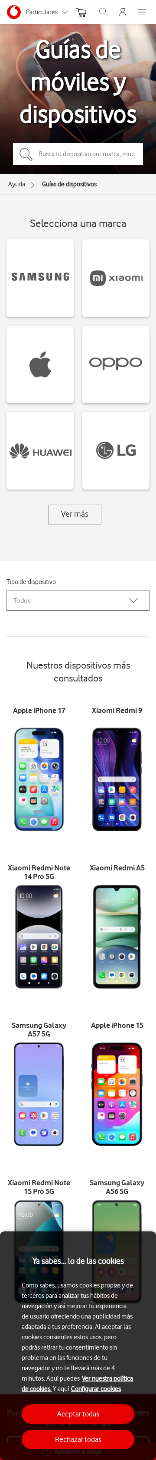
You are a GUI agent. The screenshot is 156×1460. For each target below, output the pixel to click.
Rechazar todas (78, 1439)
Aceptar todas (78, 1414)
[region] (78, 1345)
